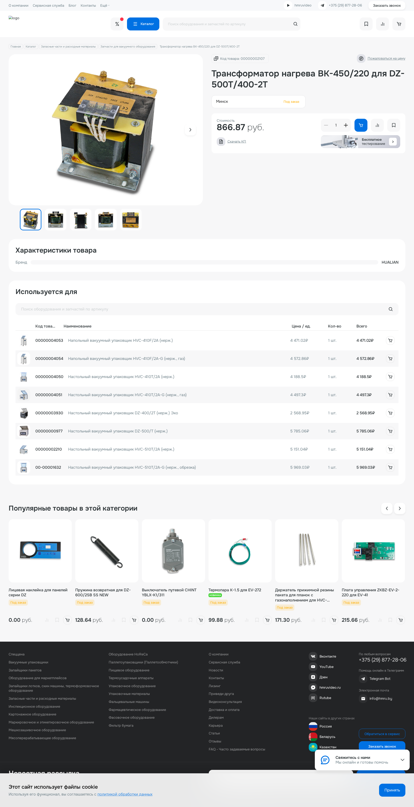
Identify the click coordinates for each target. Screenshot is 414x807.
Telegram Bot (380, 678)
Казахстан (328, 747)
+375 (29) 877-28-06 (345, 5)
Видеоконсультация (225, 701)
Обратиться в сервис (382, 734)
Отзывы (215, 741)
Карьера (216, 725)
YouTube (327, 667)
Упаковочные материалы (129, 693)
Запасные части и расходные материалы (68, 46)
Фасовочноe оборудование (132, 717)
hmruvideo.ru (330, 687)
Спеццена (17, 654)
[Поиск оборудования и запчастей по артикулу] (390, 309)
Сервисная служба (48, 5)
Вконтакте (328, 656)
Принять (392, 790)
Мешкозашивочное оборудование (37, 730)
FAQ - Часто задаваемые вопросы (237, 749)
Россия (326, 726)
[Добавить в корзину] (390, 340)
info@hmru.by (381, 698)
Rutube (325, 698)
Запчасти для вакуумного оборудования (127, 46)
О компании (18, 5)
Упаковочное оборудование (132, 686)
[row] (207, 340)
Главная (16, 46)
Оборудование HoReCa (128, 654)
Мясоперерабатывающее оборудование (42, 738)
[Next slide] (190, 129)
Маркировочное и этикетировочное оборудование (51, 722)
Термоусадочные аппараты (131, 678)
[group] (106, 129)
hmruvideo (303, 5)
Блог (72, 5)
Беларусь (327, 736)
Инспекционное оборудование (34, 706)
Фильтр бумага (121, 725)
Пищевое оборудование (129, 670)
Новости (216, 670)
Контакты (88, 5)
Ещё (103, 5)
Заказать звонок (387, 5)
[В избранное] (57, 620)
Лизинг (215, 686)
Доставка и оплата (224, 709)
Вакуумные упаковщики (28, 662)
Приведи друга (221, 693)
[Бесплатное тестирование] (393, 142)
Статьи (214, 733)
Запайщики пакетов (25, 670)
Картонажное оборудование (32, 714)
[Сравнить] (46, 620)
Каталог (31, 46)
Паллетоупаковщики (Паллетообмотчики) (143, 662)
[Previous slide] (386, 508)
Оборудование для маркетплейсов (38, 678)
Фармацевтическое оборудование (137, 709)
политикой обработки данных (124, 794)
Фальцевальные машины (129, 701)
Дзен (324, 677)
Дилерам (216, 717)
